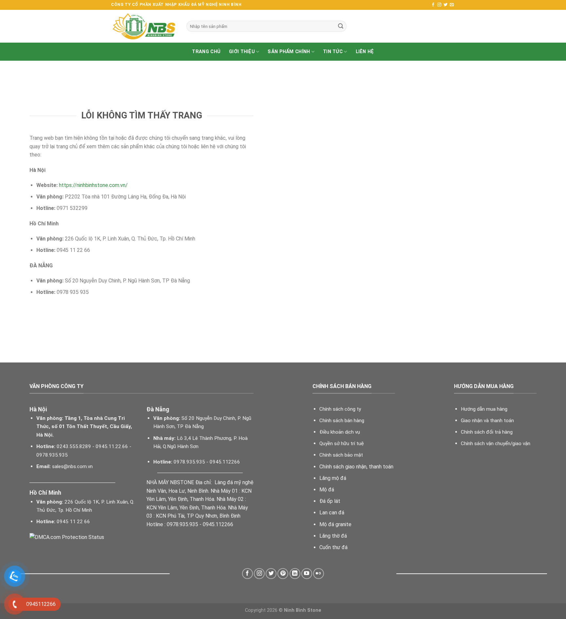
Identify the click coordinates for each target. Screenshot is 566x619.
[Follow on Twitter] (445, 5)
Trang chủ (206, 51)
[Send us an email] (452, 5)
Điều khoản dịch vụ (339, 432)
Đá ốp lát (329, 501)
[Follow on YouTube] (306, 573)
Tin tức (333, 51)
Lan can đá (331, 512)
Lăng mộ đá (332, 478)
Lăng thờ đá (333, 536)
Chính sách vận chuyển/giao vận (495, 443)
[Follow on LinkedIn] (295, 573)
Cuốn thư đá (333, 547)
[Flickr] (318, 573)
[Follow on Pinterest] (282, 573)
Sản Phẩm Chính (289, 51)
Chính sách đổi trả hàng (487, 432)
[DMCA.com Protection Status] (66, 537)
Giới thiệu (242, 51)
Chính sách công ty (340, 409)
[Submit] (340, 26)
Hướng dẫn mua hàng (484, 409)
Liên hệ (365, 51)
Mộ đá (326, 489)
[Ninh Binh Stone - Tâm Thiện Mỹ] (144, 26)
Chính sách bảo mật (341, 455)
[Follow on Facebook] (433, 5)
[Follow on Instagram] (439, 5)
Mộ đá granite (335, 524)
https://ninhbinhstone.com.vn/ (93, 185)
